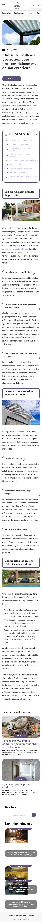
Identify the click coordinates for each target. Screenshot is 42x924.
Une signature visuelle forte (19, 144)
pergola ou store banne (17, 249)
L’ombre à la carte (16, 164)
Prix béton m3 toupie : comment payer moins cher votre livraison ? (20, 744)
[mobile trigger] (4, 5)
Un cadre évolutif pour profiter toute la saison (22, 149)
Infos (21, 779)
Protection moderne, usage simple (21, 168)
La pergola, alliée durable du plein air (20, 140)
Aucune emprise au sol (17, 172)
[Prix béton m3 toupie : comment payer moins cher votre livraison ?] (21, 727)
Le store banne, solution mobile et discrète (22, 160)
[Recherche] (34, 5)
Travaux (11, 78)
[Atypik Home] (16, 5)
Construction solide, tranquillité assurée (21, 155)
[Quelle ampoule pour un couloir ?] (21, 770)
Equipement (21, 881)
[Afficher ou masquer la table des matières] (34, 134)
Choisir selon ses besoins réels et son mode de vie (22, 177)
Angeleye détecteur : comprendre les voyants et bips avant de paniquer (21, 904)
